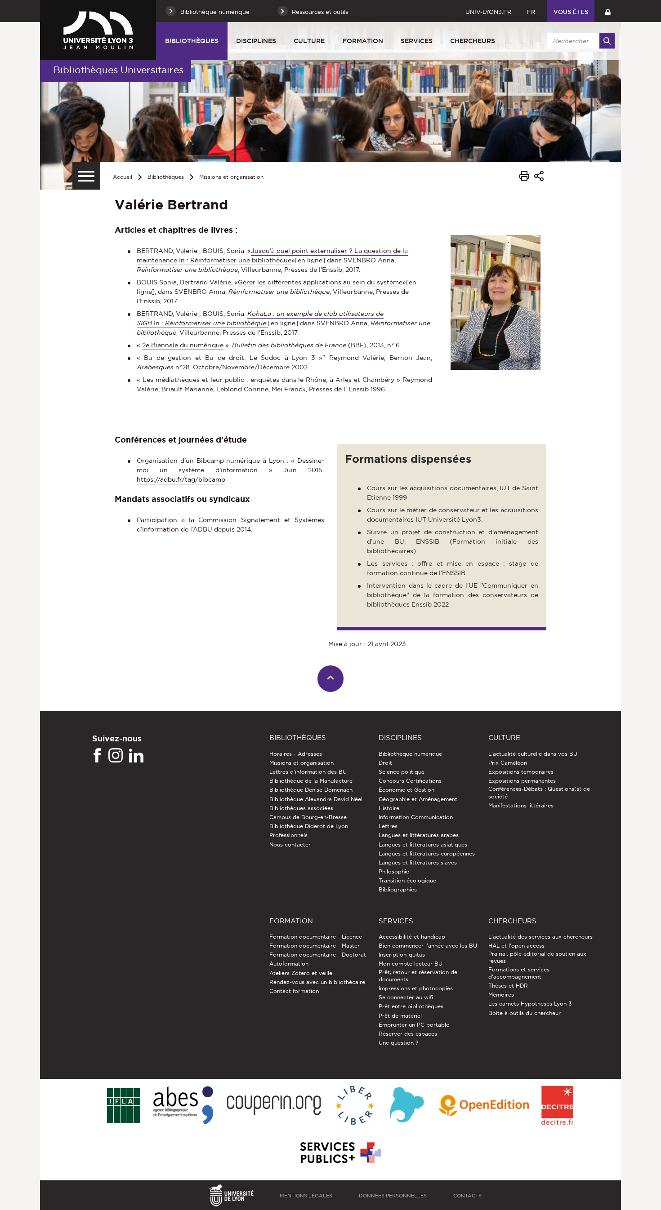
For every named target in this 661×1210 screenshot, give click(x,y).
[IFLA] (123, 1106)
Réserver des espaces (408, 1034)
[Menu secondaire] (86, 176)
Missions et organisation (231, 177)
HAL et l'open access (516, 945)
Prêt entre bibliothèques (411, 1006)
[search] (579, 41)
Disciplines (256, 40)
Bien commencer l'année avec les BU (428, 945)
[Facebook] (97, 755)
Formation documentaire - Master (314, 945)
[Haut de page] (330, 678)
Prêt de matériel (400, 1016)
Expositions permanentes (522, 781)
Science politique (401, 772)
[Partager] (539, 177)
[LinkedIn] (136, 755)
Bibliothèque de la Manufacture (311, 781)
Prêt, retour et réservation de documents (418, 975)
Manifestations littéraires (521, 805)
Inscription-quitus (402, 954)
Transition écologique (407, 880)
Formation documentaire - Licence (315, 937)
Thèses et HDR (508, 985)
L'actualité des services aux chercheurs (540, 937)
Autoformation (288, 963)
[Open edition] (484, 1106)
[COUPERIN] (274, 1106)
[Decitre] (557, 1106)
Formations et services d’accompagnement (518, 973)
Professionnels (288, 835)
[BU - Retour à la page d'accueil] (98, 30)
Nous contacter (290, 844)
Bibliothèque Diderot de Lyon (308, 826)
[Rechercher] (607, 41)
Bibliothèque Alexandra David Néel (315, 799)
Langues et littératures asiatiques (423, 844)
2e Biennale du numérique (182, 345)
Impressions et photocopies (416, 988)
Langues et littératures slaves (418, 862)
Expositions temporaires (521, 772)
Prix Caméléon (507, 763)
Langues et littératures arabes (419, 835)
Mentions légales (306, 1195)
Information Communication (416, 817)
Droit (385, 763)
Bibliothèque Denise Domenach (311, 790)
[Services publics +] (339, 1153)
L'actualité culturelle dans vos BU (532, 754)
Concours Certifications (410, 781)
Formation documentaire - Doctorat (317, 954)
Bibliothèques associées (301, 808)
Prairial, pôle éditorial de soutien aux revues (537, 957)
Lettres (388, 826)
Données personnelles (393, 1195)
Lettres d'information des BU (308, 772)
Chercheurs (472, 40)
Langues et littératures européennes (427, 853)
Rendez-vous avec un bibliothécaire (317, 982)
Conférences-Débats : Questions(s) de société (539, 792)
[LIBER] (355, 1106)
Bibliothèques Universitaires (118, 70)
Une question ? (398, 1043)
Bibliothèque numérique (410, 754)
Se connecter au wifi (406, 997)
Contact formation (294, 991)
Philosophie (394, 871)
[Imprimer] (524, 177)
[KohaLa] (406, 1106)
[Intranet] (607, 11)
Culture (309, 40)
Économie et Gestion (406, 790)
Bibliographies (398, 889)
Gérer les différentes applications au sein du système (320, 282)
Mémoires (501, 994)
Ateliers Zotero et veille (300, 973)
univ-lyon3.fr (488, 12)
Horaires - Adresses (295, 754)
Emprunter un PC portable (414, 1025)
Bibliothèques (192, 40)
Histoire (389, 808)
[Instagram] (115, 755)
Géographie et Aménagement (418, 799)
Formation (363, 40)
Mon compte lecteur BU (410, 963)
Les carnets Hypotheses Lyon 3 (530, 1003)
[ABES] (183, 1106)
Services (417, 40)
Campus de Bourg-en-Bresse (308, 817)
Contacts (467, 1195)
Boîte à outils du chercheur (524, 1013)
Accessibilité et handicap (412, 937)
